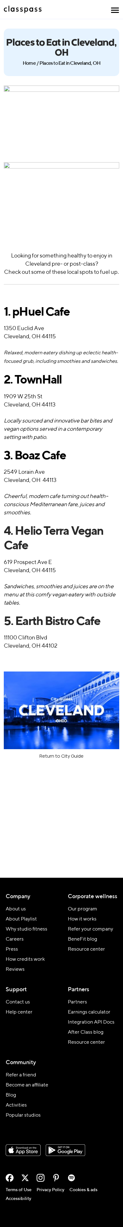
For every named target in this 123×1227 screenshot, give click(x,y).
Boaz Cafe (35, 456)
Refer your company (90, 929)
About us (16, 909)
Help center (19, 1012)
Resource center (86, 949)
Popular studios (23, 1115)
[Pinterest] (56, 1178)
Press (12, 949)
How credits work (25, 959)
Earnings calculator (89, 1012)
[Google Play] (65, 1150)
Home (29, 63)
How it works (82, 919)
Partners (77, 1002)
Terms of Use (19, 1190)
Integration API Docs (91, 1022)
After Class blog (85, 1032)
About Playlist (21, 919)
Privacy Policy (50, 1190)
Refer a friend (21, 1075)
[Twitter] (25, 1178)
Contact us (18, 1002)
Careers (15, 939)
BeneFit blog (82, 939)
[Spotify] (71, 1178)
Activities (16, 1105)
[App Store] (23, 1150)
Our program (82, 909)
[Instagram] (40, 1178)
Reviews (15, 969)
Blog (11, 1095)
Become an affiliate (27, 1085)
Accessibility (18, 1199)
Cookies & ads (83, 1190)
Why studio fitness (26, 929)
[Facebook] (10, 1178)
